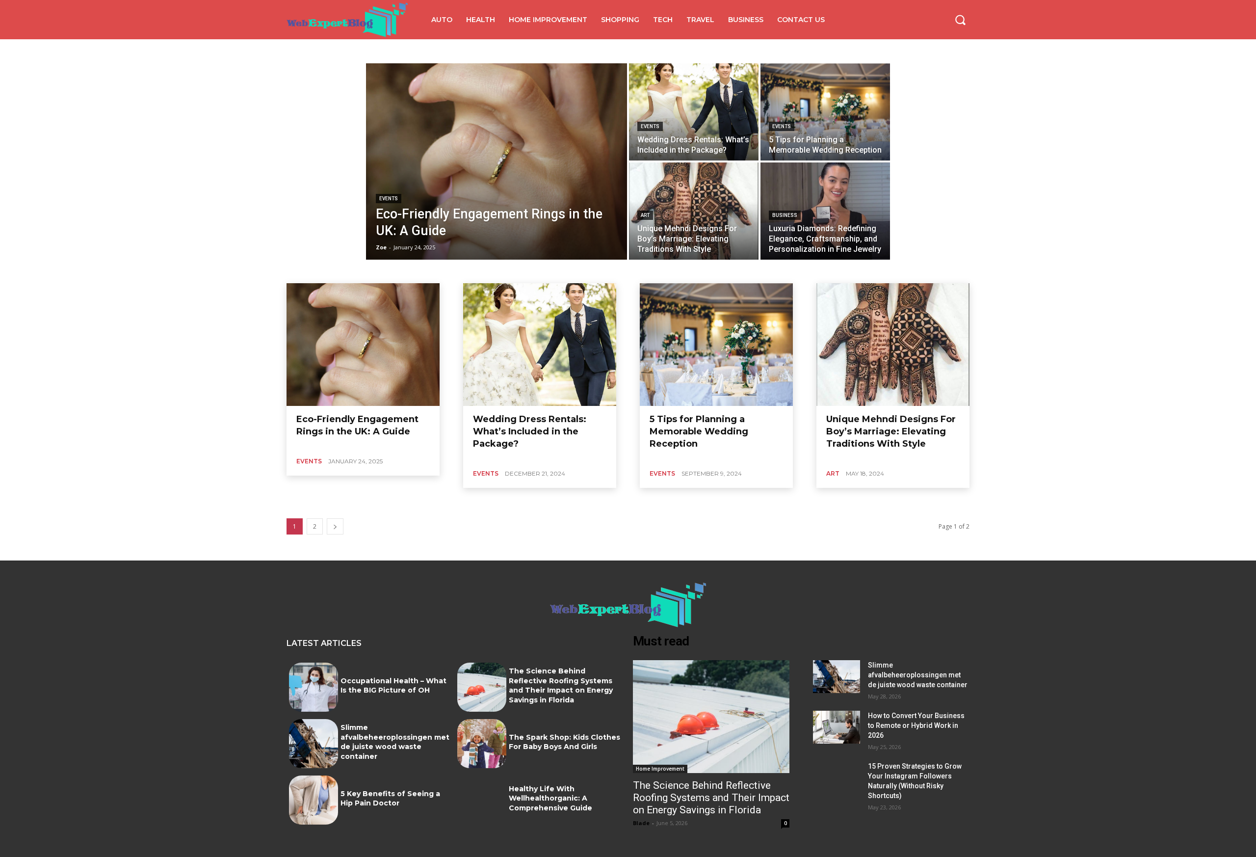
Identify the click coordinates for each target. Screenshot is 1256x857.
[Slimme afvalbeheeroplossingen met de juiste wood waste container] (313, 743)
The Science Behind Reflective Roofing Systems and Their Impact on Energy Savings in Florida (561, 685)
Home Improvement (660, 768)
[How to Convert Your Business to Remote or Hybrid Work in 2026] (836, 727)
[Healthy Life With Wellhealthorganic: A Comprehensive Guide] (481, 800)
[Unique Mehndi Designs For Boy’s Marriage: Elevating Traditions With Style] (694, 211)
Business (784, 215)
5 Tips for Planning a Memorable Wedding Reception (699, 431)
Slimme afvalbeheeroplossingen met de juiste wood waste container (394, 742)
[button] (960, 19)
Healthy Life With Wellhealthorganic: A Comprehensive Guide (550, 798)
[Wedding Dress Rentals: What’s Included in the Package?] (694, 112)
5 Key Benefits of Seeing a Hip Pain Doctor (390, 798)
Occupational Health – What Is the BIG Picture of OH (393, 685)
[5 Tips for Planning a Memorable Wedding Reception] (825, 112)
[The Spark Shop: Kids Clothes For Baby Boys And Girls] (481, 743)
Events (388, 198)
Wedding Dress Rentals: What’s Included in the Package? (529, 431)
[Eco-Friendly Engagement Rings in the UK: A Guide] (496, 161)
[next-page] (335, 526)
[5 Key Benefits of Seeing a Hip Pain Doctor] (313, 800)
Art (645, 215)
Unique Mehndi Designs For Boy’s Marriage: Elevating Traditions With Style (891, 431)
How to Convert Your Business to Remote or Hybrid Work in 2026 (916, 725)
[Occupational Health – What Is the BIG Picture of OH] (313, 687)
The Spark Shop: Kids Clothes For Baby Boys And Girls (564, 742)
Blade (641, 823)
